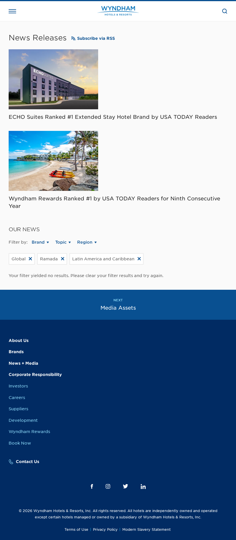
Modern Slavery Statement (146, 529)
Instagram (108, 486)
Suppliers (18, 409)
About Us (18, 340)
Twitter (125, 486)
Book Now (20, 443)
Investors (18, 386)
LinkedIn (143, 486)
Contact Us (27, 461)
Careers (17, 397)
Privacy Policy (105, 529)
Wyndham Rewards (29, 431)
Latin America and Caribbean (103, 259)
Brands (16, 351)
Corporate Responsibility (35, 374)
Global (19, 259)
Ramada (49, 259)
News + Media (23, 363)
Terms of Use (76, 529)
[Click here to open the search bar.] (224, 11)
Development (23, 420)
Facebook (92, 486)
